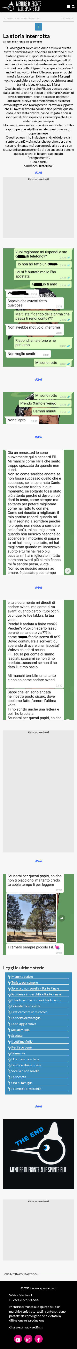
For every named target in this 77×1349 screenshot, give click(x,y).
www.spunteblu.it (44, 1288)
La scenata (18, 1077)
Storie (8, 18)
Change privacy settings (26, 1327)
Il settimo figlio (22, 1041)
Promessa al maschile (26, 1088)
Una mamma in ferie (25, 1059)
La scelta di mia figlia (25, 1018)
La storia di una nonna (26, 1065)
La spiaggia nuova (23, 1024)
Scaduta (17, 1035)
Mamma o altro (22, 976)
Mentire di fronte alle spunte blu (23, 41)
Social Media (20, 1029)
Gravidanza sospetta (25, 1006)
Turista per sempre (24, 982)
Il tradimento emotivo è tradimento (36, 1000)
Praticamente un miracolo (29, 1012)
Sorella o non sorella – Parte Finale (35, 988)
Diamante (18, 1053)
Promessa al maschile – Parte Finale (36, 994)
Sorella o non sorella (25, 1071)
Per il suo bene (21, 1047)
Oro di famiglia (21, 1083)
